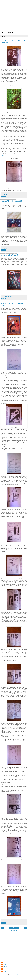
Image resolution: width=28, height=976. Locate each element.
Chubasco (5, 962)
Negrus (4, 964)
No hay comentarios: (12, 248)
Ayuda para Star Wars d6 (9, 255)
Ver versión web (14, 930)
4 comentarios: (11, 194)
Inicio (14, 927)
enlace (2, 155)
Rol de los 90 (7, 32)
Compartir (3, 196)
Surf (3, 968)
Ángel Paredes (6, 971)
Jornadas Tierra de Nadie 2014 (11, 201)
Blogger (18, 974)
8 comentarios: (11, 296)
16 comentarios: (11, 920)
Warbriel (4, 969)
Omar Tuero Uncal (6, 966)
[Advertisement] (14, 16)
